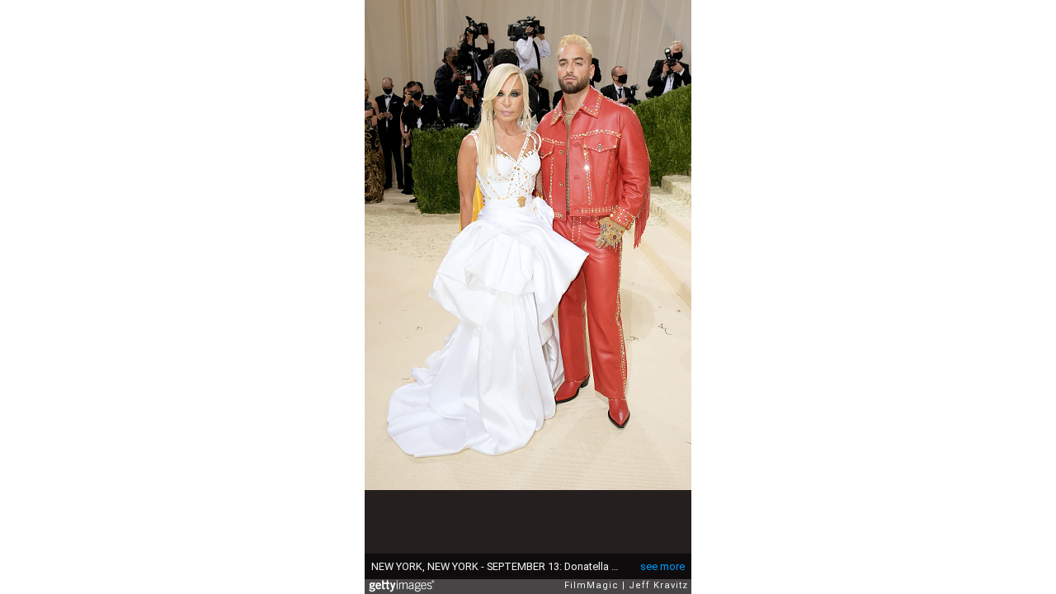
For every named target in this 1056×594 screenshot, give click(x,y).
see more (662, 566)
